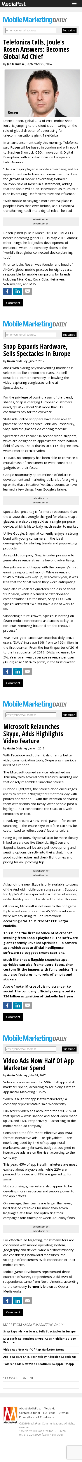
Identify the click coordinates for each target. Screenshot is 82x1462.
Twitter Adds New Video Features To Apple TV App (38, 1364)
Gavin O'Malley (17, 361)
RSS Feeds (49, 1413)
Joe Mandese (16, 64)
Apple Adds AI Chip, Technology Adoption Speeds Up (39, 1357)
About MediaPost (30, 1408)
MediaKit (49, 1408)
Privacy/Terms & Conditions (36, 1417)
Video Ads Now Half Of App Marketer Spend (34, 1349)
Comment (13, 303)
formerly (35, 1286)
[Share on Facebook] (7, 291)
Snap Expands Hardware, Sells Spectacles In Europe (39, 1331)
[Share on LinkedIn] (17, 291)
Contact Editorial (29, 1413)
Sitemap (64, 1413)
